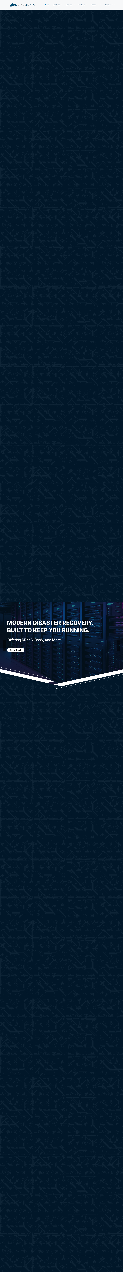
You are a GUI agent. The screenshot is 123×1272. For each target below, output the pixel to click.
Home (47, 5)
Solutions (56, 5)
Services (69, 5)
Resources (95, 5)
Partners (82, 5)
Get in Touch (15, 650)
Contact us (109, 5)
